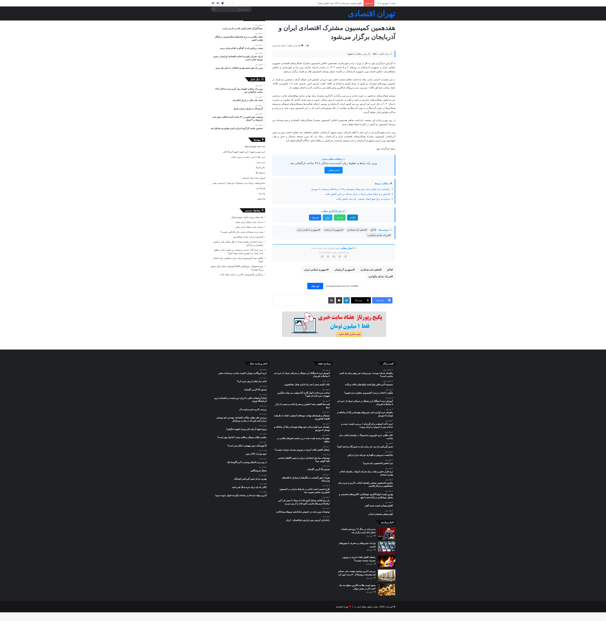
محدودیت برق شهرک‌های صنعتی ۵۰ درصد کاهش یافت (363, 198)
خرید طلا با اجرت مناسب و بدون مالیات (248, 157)
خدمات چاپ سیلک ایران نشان (249, 222)
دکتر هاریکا (260, 167)
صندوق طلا (260, 172)
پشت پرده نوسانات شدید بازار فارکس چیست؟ (241, 232)
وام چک (261, 193)
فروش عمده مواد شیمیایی (253, 178)
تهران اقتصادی (342, 606)
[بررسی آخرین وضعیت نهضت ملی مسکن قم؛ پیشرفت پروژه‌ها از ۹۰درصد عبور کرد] (386, 575)
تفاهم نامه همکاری (370, 269)
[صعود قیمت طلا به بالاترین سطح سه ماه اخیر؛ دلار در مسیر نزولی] (386, 589)
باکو (389, 269)
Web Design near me (255, 146)
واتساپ (339, 217)
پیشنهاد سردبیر (252, 210)
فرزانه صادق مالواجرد (379, 276)
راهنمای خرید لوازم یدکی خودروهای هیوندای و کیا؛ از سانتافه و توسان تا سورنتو (351, 189)
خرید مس (261, 162)
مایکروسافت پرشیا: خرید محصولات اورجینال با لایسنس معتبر (238, 183)
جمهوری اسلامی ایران (315, 269)
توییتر (327, 217)
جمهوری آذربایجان (343, 269)
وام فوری (261, 198)
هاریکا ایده (260, 188)
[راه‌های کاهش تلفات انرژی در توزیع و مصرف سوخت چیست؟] (386, 561)
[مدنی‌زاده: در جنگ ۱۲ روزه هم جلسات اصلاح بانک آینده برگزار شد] (386, 533)
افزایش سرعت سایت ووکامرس (248, 236)
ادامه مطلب (333, 170)
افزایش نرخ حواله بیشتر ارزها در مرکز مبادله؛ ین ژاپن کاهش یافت (357, 193)
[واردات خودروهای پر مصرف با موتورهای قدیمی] (386, 547)
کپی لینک (315, 286)
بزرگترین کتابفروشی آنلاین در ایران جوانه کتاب (241, 274)
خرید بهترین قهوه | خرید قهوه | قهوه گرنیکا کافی (244, 151)
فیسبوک (315, 217)
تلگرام (353, 217)
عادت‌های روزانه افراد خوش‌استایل (247, 217)
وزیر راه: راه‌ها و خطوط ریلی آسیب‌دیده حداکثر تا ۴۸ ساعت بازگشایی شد (333, 163)
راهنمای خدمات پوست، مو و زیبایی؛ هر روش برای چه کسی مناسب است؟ (329, 3)
